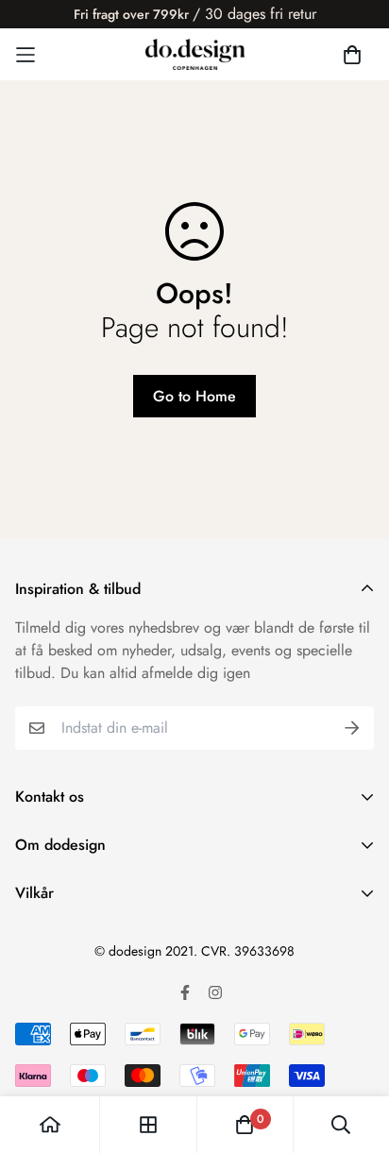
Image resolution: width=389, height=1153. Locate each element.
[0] (244, 1124)
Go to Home (194, 396)
